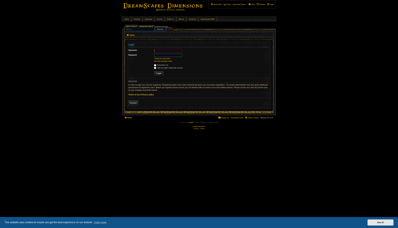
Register (133, 103)
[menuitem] (270, 4)
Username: (132, 50)
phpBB (190, 122)
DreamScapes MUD (208, 19)
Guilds (170, 19)
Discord (181, 19)
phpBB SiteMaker (199, 126)
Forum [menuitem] (228, 4)
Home (127, 19)
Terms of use (134, 95)
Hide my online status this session (170, 68)
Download (148, 19)
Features (137, 19)
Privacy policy (147, 95)
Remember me (162, 65)
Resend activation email (163, 61)
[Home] (167, 6)
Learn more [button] (100, 222)
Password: (132, 55)
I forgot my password (162, 58)
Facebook (192, 19)
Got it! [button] (380, 222)
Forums (159, 19)
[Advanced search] (147, 26)
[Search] (160, 29)
